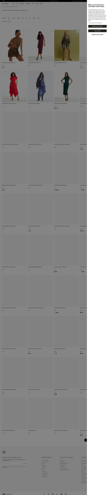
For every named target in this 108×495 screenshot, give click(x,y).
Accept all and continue (97, 26)
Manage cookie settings (97, 34)
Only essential (97, 30)
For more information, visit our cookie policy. (95, 22)
